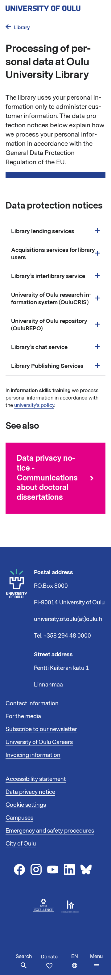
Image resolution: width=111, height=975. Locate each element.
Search (24, 956)
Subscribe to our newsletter (41, 729)
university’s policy (34, 405)
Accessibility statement (36, 779)
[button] (96, 961)
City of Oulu (21, 844)
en (79, 964)
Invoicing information (33, 755)
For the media (23, 716)
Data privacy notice (30, 792)
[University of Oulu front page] (55, 6)
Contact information (32, 703)
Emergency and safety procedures (50, 831)
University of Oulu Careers (39, 742)
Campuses (19, 818)
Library (22, 27)
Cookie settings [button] (26, 805)
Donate (49, 956)
